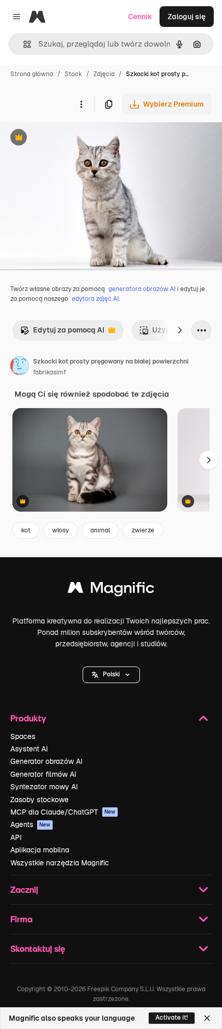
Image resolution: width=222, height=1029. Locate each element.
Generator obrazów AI (46, 761)
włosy (60, 530)
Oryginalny (71, 138)
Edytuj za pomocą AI (62, 332)
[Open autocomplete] (23, 44)
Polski (111, 674)
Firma (21, 919)
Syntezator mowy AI (44, 786)
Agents (30, 824)
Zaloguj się (186, 16)
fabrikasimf (49, 372)
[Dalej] (179, 330)
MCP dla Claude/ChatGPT (63, 812)
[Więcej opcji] (81, 104)
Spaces (22, 736)
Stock (73, 74)
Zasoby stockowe (39, 799)
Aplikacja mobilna (39, 849)
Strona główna (31, 74)
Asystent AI (29, 748)
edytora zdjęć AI (95, 299)
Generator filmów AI (43, 774)
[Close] (207, 1018)
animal (100, 530)
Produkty (28, 718)
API (16, 837)
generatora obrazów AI (142, 289)
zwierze (143, 530)
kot (25, 530)
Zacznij (24, 889)
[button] (111, 674)
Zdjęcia (104, 74)
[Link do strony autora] (19, 367)
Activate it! (171, 1017)
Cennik (140, 16)
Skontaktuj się (37, 948)
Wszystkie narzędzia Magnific (59, 862)
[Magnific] (111, 590)
